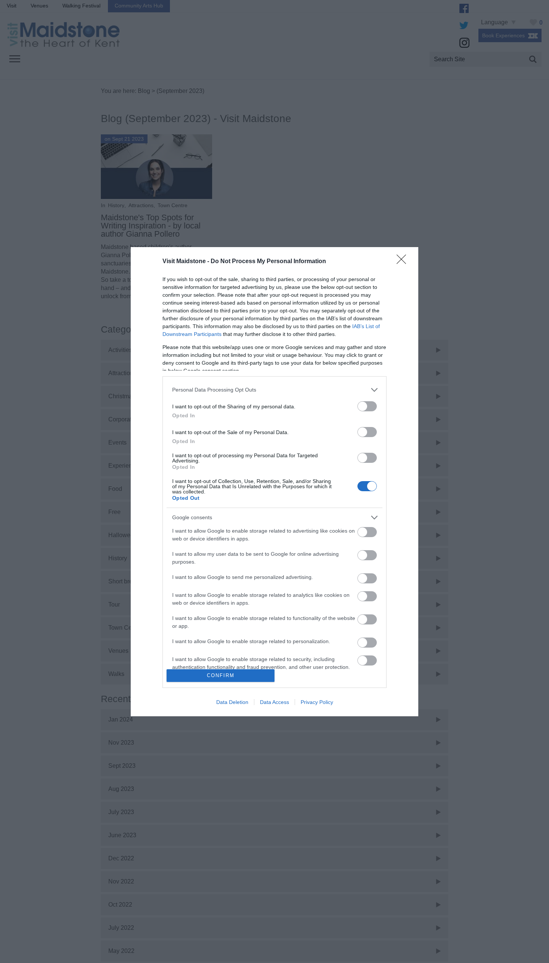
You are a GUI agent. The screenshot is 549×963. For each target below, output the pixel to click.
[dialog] (274, 481)
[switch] (367, 406)
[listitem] (274, 390)
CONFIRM (221, 675)
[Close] (404, 262)
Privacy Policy (317, 702)
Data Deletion (232, 702)
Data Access (274, 702)
